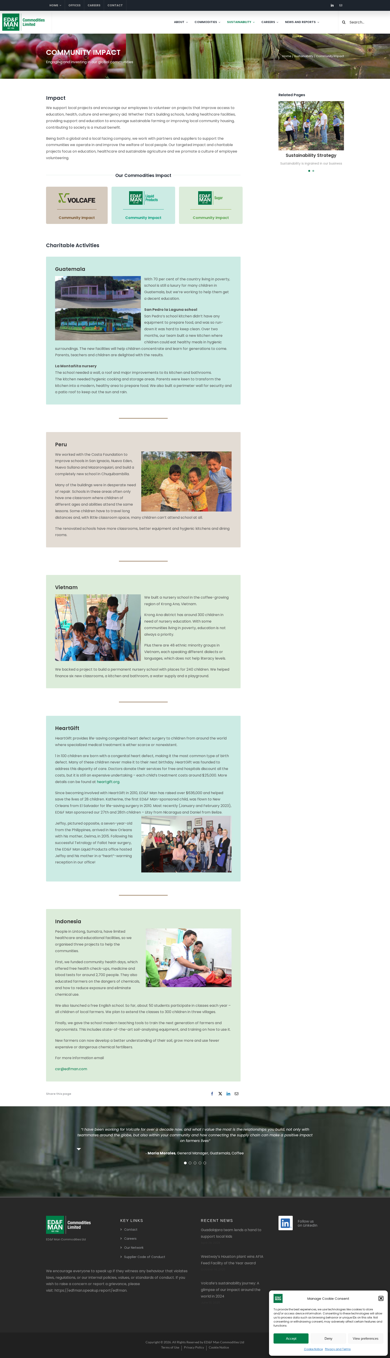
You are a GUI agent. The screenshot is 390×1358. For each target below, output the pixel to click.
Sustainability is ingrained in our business (311, 163)
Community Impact (77, 217)
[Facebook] (212, 1094)
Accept (291, 1338)
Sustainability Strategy (311, 155)
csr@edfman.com (71, 1069)
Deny (328, 1338)
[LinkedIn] (228, 1094)
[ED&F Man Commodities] (23, 15)
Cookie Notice (313, 1349)
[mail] (341, 5)
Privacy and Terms (338, 1349)
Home (286, 56)
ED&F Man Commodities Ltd (66, 1239)
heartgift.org (108, 781)
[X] (220, 1094)
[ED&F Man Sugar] (211, 192)
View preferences (365, 1338)
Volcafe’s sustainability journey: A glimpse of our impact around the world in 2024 (230, 1290)
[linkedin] (332, 5)
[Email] (236, 1094)
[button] (381, 1298)
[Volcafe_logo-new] (77, 192)
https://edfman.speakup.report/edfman (90, 1290)
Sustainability (303, 56)
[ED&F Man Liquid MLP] (143, 192)
